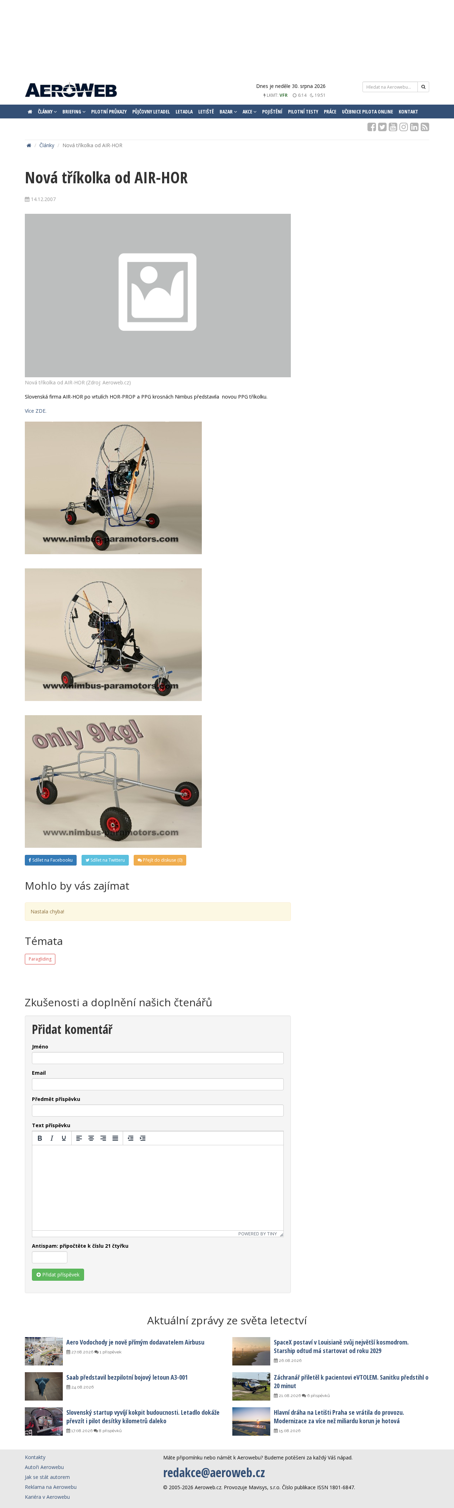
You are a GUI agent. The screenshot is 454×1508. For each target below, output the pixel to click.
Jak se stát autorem (47, 1477)
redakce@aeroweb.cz (214, 1472)
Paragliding (40, 959)
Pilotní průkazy (109, 111)
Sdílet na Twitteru (107, 860)
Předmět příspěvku (56, 1099)
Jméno (40, 1046)
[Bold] (40, 1138)
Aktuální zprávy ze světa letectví (227, 1320)
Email (39, 1072)
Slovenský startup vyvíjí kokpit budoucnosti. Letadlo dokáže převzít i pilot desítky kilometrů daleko (143, 1416)
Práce (330, 111)
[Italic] (52, 1138)
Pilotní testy (303, 111)
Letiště (206, 111)
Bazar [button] (227, 111)
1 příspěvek (110, 1352)
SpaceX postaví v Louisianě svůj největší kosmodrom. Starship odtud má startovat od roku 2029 (341, 1346)
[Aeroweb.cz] (71, 90)
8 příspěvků (110, 1430)
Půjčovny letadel (151, 111)
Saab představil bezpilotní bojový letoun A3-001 (127, 1377)
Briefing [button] (72, 111)
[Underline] (64, 1138)
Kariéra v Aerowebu (47, 1496)
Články (46, 145)
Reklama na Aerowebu (51, 1487)
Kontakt (408, 111)
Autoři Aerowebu (44, 1467)
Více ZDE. (35, 410)
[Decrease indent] (130, 1138)
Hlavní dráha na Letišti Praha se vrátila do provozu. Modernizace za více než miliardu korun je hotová (339, 1416)
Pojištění (272, 111)
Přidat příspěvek (60, 1274)
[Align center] (91, 1138)
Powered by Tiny (257, 1233)
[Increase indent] (143, 1138)
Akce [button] (248, 111)
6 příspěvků (318, 1395)
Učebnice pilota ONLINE (367, 111)
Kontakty (35, 1457)
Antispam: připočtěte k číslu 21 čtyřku (80, 1245)
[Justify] (115, 1138)
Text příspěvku (51, 1125)
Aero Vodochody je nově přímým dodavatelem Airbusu (135, 1342)
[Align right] (103, 1138)
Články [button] (46, 111)
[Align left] (79, 1138)
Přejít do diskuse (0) (162, 860)
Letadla (184, 111)
